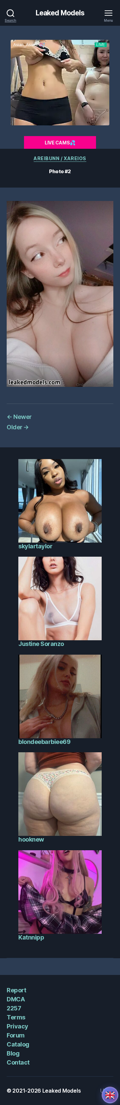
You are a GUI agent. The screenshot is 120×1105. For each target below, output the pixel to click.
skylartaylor (35, 546)
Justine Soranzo (41, 643)
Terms (16, 1017)
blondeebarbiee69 (44, 741)
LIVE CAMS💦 (60, 142)
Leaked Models (60, 12)
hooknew (31, 839)
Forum (16, 1035)
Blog (13, 1053)
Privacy (17, 1026)
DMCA (16, 999)
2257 (14, 1008)
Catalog (18, 1044)
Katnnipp (31, 937)
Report (16, 990)
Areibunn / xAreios (60, 158)
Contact (18, 1062)
